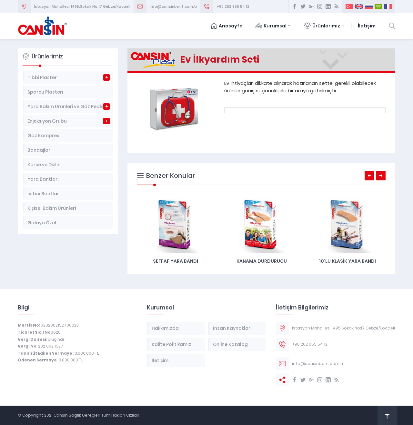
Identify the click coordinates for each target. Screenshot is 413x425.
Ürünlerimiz (326, 26)
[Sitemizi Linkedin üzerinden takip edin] (328, 6)
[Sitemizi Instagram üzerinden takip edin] (319, 6)
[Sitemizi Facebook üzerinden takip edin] (294, 6)
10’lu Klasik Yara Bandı (347, 261)
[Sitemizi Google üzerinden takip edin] (311, 6)
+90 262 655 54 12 (233, 6)
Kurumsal (275, 26)
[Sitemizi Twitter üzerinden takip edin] (303, 6)
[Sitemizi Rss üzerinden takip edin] (336, 6)
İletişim (367, 26)
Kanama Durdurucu (262, 261)
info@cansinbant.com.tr (173, 6)
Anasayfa (231, 26)
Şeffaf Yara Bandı (175, 261)
